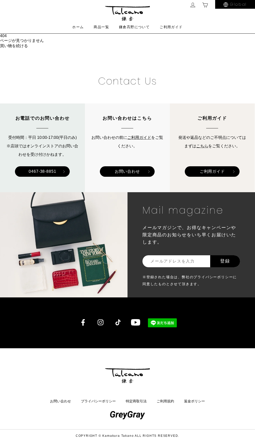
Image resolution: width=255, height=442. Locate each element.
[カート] (205, 5)
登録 (225, 261)
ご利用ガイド (171, 27)
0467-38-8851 (43, 171)
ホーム (78, 27)
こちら (202, 146)
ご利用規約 (165, 401)
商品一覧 (101, 27)
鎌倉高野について (134, 27)
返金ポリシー (194, 401)
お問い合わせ (127, 171)
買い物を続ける (14, 46)
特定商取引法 (136, 401)
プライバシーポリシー (98, 401)
